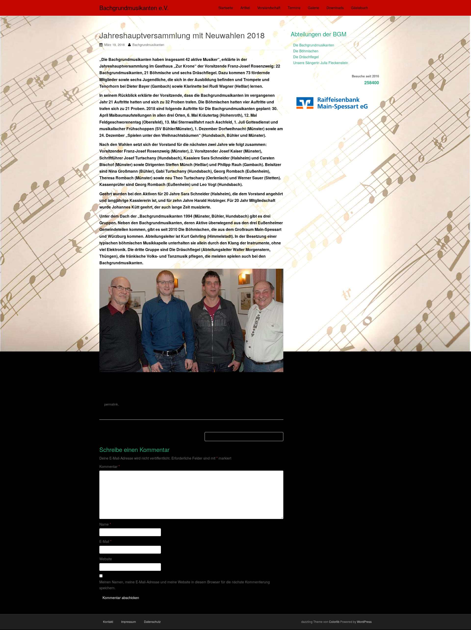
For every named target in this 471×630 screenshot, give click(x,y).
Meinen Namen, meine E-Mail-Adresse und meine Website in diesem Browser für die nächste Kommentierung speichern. (184, 584)
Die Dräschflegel (306, 56)
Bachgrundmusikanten (148, 44)
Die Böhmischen (305, 50)
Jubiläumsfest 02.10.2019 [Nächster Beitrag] (244, 436)
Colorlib (334, 621)
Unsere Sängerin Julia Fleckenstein (320, 62)
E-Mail (105, 541)
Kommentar (109, 466)
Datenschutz (152, 621)
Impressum (128, 621)
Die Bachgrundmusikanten (313, 44)
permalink (111, 404)
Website (105, 558)
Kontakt (108, 621)
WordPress (364, 621)
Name (105, 524)
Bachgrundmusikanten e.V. (134, 7)
